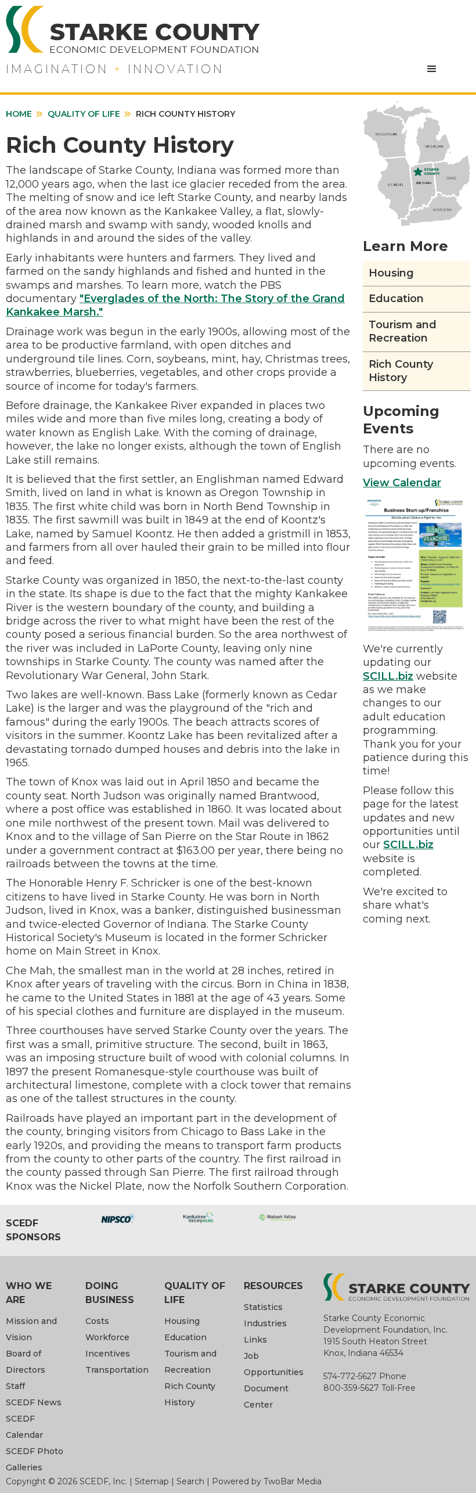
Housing (391, 273)
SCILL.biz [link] (388, 676)
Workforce (107, 1337)
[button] (431, 69)
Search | (194, 1481)
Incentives (107, 1353)
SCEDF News (34, 1402)
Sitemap (152, 1481)
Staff (15, 1386)
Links (255, 1339)
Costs (97, 1321)
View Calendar (402, 482)
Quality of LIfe (84, 114)
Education (396, 298)
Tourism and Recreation (403, 331)
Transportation (117, 1370)
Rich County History (401, 371)
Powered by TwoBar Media (267, 1481)
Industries (265, 1323)
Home (19, 114)
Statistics (263, 1307)
